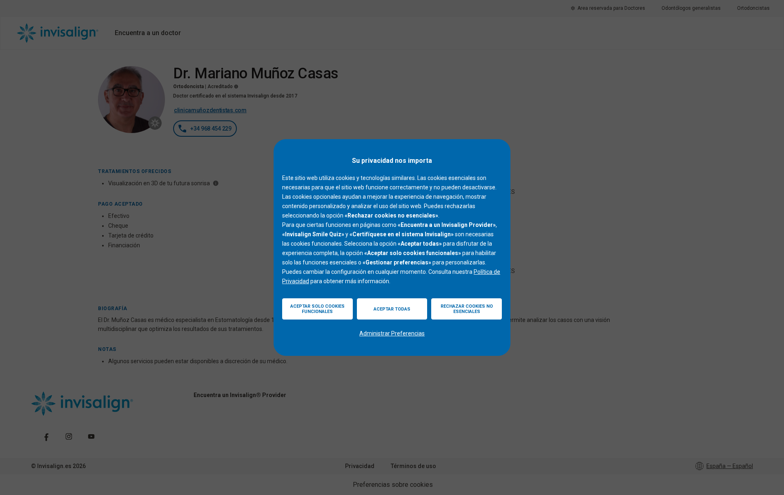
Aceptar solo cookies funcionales (317, 309)
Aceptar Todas (392, 309)
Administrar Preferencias (392, 333)
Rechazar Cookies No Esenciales (467, 309)
